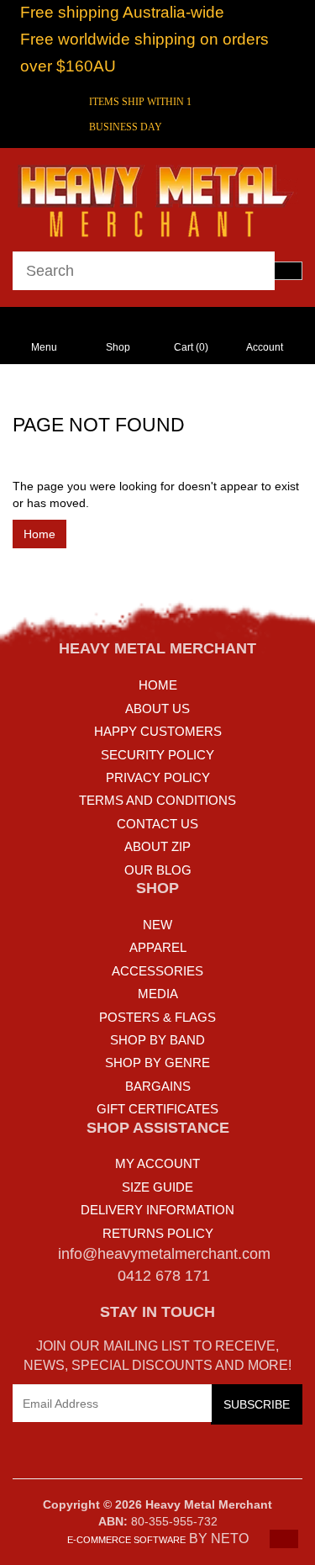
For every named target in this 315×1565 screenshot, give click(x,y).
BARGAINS (158, 1086)
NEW (157, 924)
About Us (157, 708)
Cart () (191, 347)
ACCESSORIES (157, 971)
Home (39, 534)
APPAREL (157, 947)
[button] (284, 1539)
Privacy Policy (158, 777)
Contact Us (157, 824)
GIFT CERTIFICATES (157, 1109)
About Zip (157, 846)
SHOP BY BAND (157, 1040)
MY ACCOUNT (157, 1163)
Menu (44, 347)
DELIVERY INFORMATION (157, 1210)
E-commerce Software (126, 1540)
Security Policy (157, 755)
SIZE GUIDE (157, 1187)
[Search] (288, 271)
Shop (118, 347)
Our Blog (158, 870)
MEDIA (158, 993)
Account (264, 347)
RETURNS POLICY (157, 1233)
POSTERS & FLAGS (157, 1017)
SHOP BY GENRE (157, 1062)
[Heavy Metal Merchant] (157, 198)
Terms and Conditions (157, 800)
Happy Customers (158, 731)
